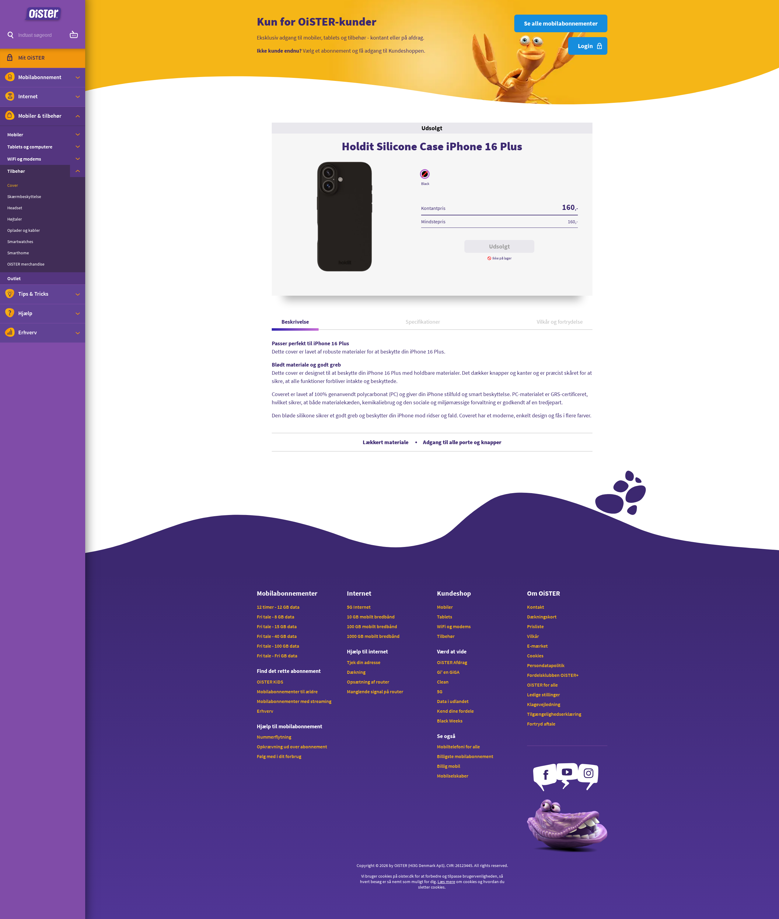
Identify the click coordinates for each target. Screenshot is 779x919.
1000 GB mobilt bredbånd (373, 636)
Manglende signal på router (375, 691)
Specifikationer (423, 321)
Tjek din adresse (363, 662)
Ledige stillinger (543, 694)
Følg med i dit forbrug (279, 756)
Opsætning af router (368, 682)
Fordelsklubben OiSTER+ (552, 675)
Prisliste (535, 626)
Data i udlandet (453, 701)
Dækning (356, 672)
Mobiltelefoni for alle (458, 746)
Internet (359, 593)
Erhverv (265, 711)
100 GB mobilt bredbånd (372, 626)
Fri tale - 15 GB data (277, 626)
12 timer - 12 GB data (278, 607)
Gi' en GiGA (448, 672)
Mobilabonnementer (287, 593)
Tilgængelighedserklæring (554, 714)
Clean (443, 682)
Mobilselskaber (452, 776)
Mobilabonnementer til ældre (287, 691)
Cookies (535, 656)
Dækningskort (542, 617)
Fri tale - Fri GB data (277, 656)
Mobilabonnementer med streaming (294, 701)
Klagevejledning (543, 704)
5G (439, 691)
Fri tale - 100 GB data (278, 646)
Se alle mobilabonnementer (561, 23)
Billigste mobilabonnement (465, 756)
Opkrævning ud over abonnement (292, 746)
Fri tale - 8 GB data (275, 617)
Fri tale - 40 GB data (277, 636)
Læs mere (446, 881)
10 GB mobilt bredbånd (371, 617)
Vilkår (533, 636)
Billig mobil (448, 766)
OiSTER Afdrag (452, 662)
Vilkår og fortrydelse (560, 321)
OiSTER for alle (542, 685)
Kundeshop (454, 593)
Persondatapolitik (545, 665)
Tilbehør (446, 636)
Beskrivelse (295, 321)
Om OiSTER (543, 593)
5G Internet (359, 607)
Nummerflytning (274, 737)
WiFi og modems (454, 626)
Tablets (444, 617)
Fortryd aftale (541, 724)
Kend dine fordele (455, 711)
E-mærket (537, 646)
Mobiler (445, 607)
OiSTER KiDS (270, 682)
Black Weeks (450, 721)
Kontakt (535, 607)
